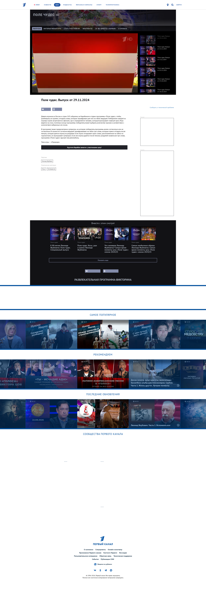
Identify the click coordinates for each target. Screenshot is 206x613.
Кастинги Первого (110, 553)
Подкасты (67, 5)
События (95, 559)
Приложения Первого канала (90, 553)
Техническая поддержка (123, 556)
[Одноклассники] (57, 109)
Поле (44, 15)
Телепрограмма (112, 5)
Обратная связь (105, 556)
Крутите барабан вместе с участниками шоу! (84, 147)
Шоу (57, 5)
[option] (156, 38)
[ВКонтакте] (46, 109)
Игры (43, 169)
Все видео (123, 553)
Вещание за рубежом (105, 564)
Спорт (99, 5)
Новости (47, 5)
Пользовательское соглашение (85, 556)
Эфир (38, 5)
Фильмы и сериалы (84, 5)
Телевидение (51, 169)
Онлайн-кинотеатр (115, 549)
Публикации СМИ (107, 559)
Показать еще (103, 260)
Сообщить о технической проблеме (162, 107)
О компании (88, 549)
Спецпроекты (100, 549)
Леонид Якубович (47, 161)
